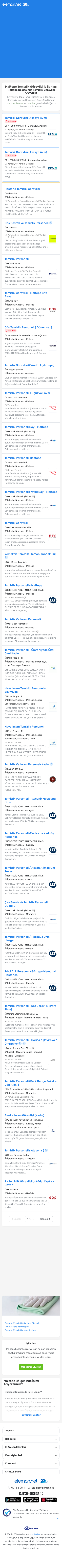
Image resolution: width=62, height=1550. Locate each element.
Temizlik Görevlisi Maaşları (17, 1327)
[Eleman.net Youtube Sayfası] (37, 1493)
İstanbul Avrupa (15, 103)
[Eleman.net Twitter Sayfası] (25, 1493)
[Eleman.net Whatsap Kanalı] (41, 1493)
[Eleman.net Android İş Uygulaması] (13, 1499)
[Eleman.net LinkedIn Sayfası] (33, 1493)
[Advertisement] (31, 45)
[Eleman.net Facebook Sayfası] (20, 1493)
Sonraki (44, 1219)
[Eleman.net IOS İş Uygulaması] (31, 1499)
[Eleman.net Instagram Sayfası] (29, 1493)
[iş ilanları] (15, 4)
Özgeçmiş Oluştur (31, 1366)
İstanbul (31, 103)
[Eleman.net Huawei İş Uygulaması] (49, 1499)
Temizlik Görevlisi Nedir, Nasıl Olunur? (22, 1323)
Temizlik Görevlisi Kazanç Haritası (20, 1330)
